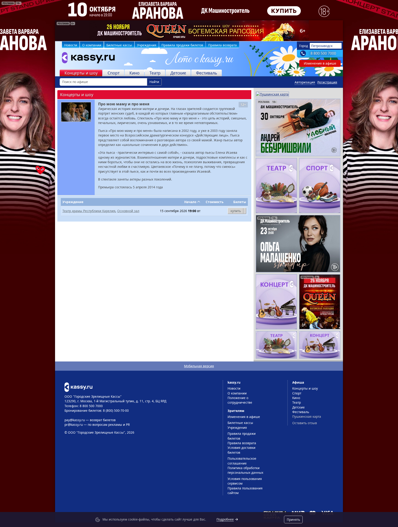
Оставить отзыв (304, 423)
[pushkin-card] (272, 94)
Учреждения (146, 45)
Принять (293, 519)
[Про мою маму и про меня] (76, 112)
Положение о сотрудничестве (240, 400)
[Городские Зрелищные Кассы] (86, 58)
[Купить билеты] (78, 387)
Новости (70, 45)
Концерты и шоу (81, 73)
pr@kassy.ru (73, 424)
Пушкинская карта (306, 416)
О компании (91, 45)
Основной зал (128, 211)
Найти (154, 82)
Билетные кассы (119, 45)
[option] (199, 30)
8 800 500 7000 (323, 53)
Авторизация (305, 82)
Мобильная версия (199, 366)
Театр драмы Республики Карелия (88, 211)
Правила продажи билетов (182, 45)
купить (236, 211)
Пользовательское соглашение (242, 460)
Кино (134, 73)
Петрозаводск (322, 46)
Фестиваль (206, 73)
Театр (155, 73)
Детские (178, 73)
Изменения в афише (320, 63)
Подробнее (225, 519)
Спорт (114, 73)
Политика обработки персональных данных (245, 470)
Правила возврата (222, 45)
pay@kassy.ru (74, 420)
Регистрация (327, 82)
